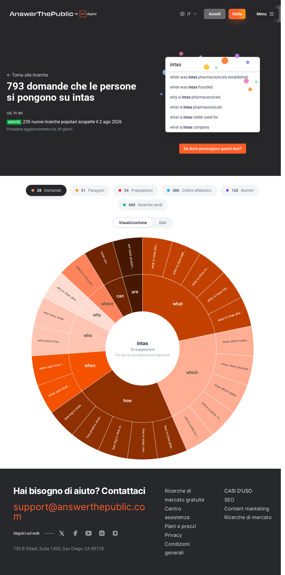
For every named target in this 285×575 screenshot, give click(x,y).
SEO (229, 500)
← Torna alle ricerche (27, 75)
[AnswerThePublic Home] (52, 14)
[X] (61, 533)
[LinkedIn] (102, 533)
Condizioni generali (177, 548)
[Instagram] (115, 533)
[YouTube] (88, 533)
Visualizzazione (133, 222)
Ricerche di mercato (248, 517)
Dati (162, 222)
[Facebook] (75, 533)
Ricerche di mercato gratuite (184, 495)
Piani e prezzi (180, 526)
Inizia (237, 14)
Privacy (173, 535)
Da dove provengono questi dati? (213, 148)
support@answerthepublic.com (79, 511)
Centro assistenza (177, 513)
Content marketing (246, 509)
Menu (262, 14)
